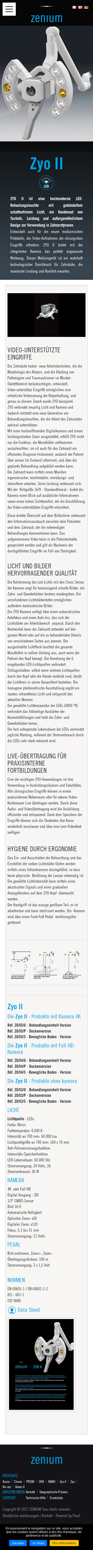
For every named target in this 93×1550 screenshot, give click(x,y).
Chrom (18, 1481)
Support (9, 1497)
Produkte (10, 1475)
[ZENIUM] (46, 13)
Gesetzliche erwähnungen (21, 1515)
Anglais (80, 7)
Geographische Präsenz (54, 1491)
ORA (41, 1481)
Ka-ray (7, 1486)
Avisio (6, 1481)
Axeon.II (20, 1486)
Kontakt (30, 1491)
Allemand (86, 7)
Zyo (73, 1481)
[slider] (46, 333)
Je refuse (38, 1543)
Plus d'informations (64, 1543)
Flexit (76, 1515)
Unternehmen (13, 1491)
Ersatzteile (56, 1497)
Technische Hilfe (35, 1497)
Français (75, 7)
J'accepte (18, 1543)
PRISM (30, 1481)
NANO (51, 1481)
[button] (23, 333)
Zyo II (63, 1481)
